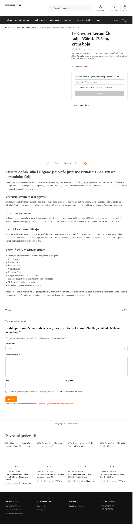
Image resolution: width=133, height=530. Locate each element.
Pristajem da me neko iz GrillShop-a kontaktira (95, 87)
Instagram (41, 510)
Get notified (19, 490)
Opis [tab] (49, 163)
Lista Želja (114, 10)
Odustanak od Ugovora (14, 513)
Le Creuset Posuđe (29, 27)
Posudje (17, 27)
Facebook (41, 506)
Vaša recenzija (12, 355)
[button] (121, 20)
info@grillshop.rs (82, 506)
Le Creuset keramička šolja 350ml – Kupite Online (80, 475)
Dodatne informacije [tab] (63, 163)
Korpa (125, 10)
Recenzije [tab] (80, 163)
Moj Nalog (101, 10)
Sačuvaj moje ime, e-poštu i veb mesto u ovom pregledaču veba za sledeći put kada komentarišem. (45, 392)
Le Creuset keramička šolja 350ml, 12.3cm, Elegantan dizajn (17, 476)
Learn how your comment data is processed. (56, 404)
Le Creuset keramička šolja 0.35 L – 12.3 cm (112, 475)
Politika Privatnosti (13, 510)
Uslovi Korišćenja (13, 506)
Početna (8, 27)
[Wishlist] (29, 445)
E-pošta (70, 380)
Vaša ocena (10, 343)
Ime (7, 380)
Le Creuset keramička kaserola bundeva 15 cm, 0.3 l (50, 475)
